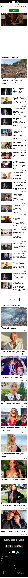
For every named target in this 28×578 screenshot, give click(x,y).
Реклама (3, 558)
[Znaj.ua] (14, 1)
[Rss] (5, 540)
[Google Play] (18, 546)
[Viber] (12, 540)
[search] (1, 1)
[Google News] (15, 540)
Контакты (3, 563)
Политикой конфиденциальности (18, 6)
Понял (14, 10)
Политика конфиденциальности (8, 556)
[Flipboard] (19, 540)
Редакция (3, 560)
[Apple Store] (9, 546)
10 (26, 299)
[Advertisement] (14, 41)
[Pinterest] (22, 540)
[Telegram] (8, 540)
